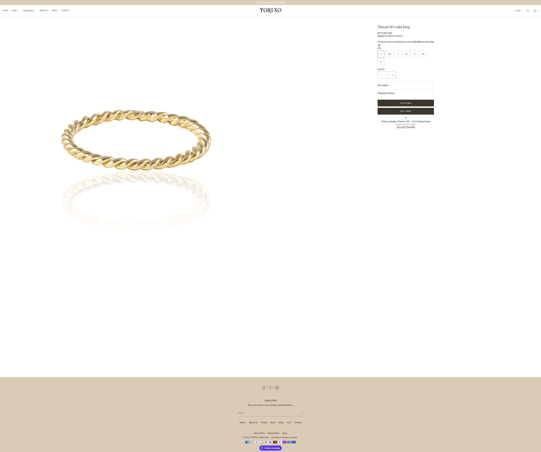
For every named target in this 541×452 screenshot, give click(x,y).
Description (383, 85)
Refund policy (259, 433)
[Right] (264, 184)
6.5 (389, 54)
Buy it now (406, 111)
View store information (406, 127)
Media (264, 422)
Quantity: (381, 69)
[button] (528, 10)
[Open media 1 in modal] (135, 185)
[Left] (6, 184)
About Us (43, 10)
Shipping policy (274, 433)
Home (5, 10)
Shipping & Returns (386, 93)
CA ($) (517, 10)
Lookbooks (28, 10)
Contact (65, 10)
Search (243, 422)
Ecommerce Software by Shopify (284, 437)
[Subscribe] (299, 412)
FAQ (289, 422)
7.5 (406, 54)
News (54, 10)
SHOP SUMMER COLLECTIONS (270, 2)
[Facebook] (270, 387)
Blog (281, 422)
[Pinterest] (277, 387)
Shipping (381, 36)
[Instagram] (264, 387)
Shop (14, 10)
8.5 (423, 54)
